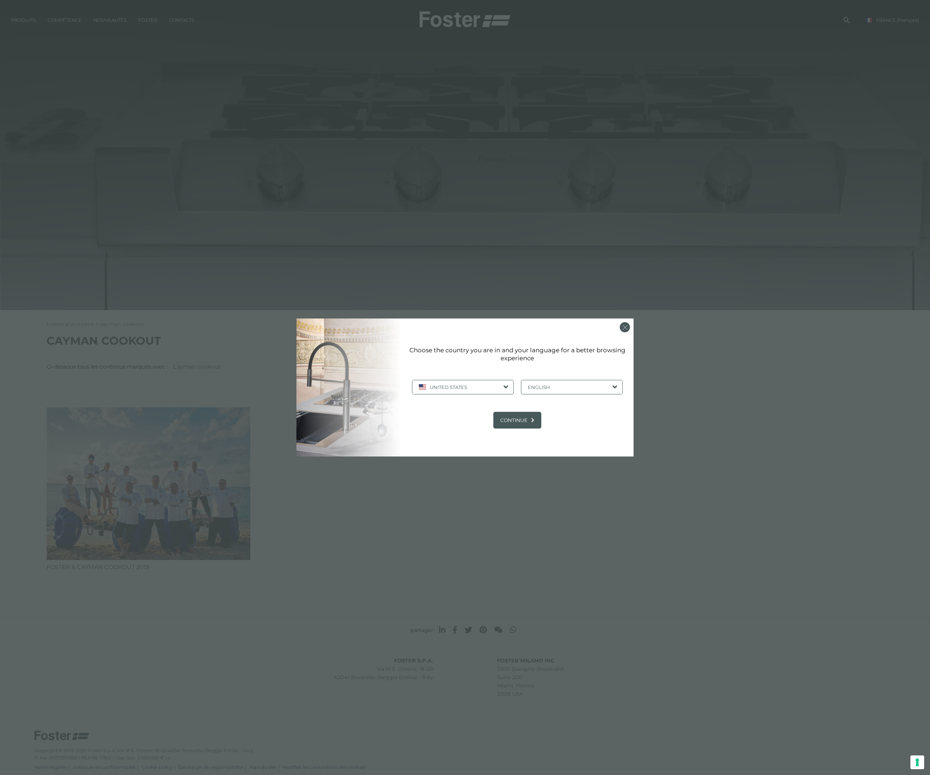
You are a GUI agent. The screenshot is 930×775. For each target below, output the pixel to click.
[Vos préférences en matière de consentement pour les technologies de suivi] (917, 762)
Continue (513, 420)
